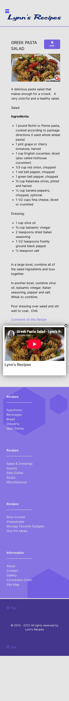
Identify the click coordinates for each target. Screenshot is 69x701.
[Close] (66, 326)
